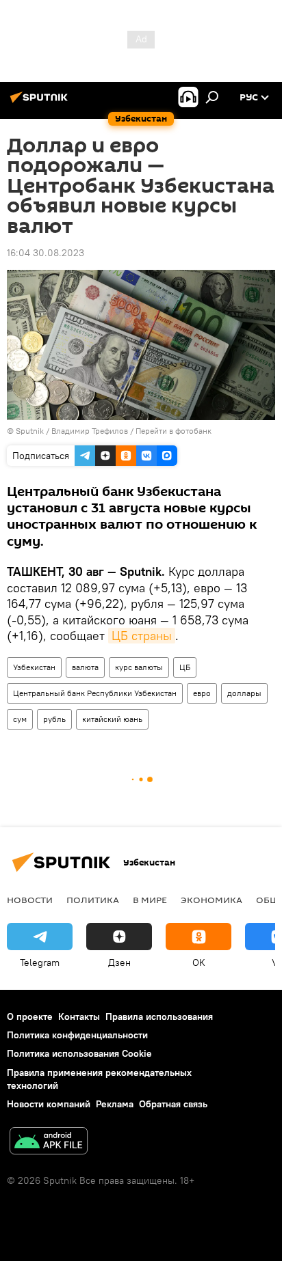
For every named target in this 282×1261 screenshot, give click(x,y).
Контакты (79, 1016)
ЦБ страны (142, 635)
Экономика (211, 899)
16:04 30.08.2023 (45, 253)
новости (30, 899)
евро (202, 693)
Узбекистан (34, 667)
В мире (150, 899)
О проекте (30, 1016)
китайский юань (112, 719)
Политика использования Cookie (79, 1053)
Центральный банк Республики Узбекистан (95, 693)
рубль (54, 719)
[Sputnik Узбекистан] (41, 102)
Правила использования (159, 1016)
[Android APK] (48, 1142)
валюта (85, 667)
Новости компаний (48, 1104)
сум (20, 719)
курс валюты (139, 667)
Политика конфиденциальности (77, 1035)
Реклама (114, 1104)
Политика (92, 899)
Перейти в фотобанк (174, 431)
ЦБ (184, 667)
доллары (244, 693)
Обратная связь (173, 1104)
